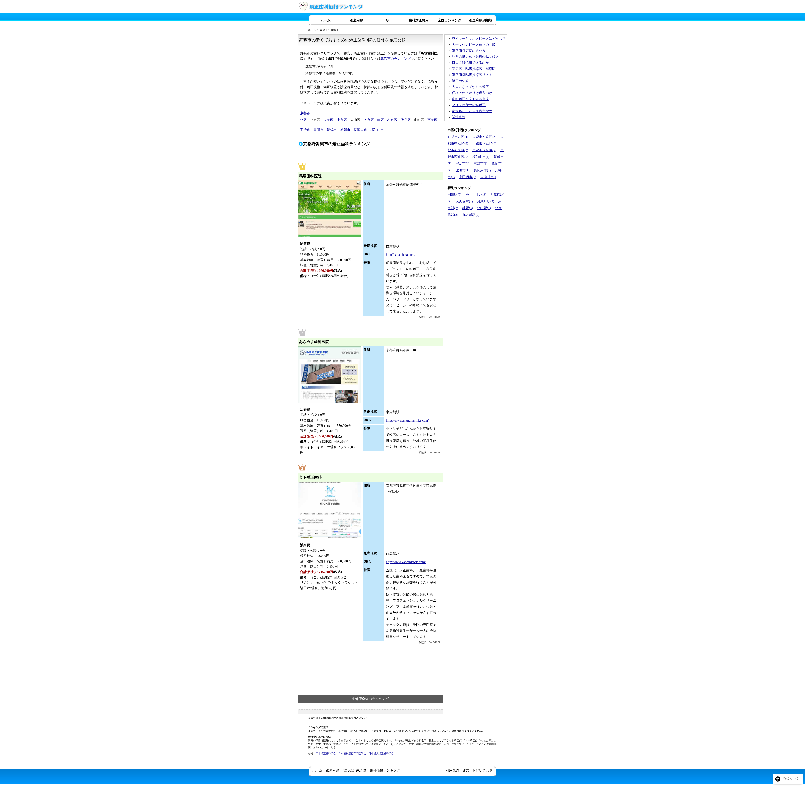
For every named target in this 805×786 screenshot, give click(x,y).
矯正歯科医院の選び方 (469, 50)
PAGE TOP (790, 778)
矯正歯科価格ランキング (381, 770)
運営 (465, 770)
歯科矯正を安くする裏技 (470, 99)
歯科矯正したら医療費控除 (472, 111)
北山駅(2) (484, 208)
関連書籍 (458, 117)
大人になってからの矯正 (470, 87)
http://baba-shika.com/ (400, 254)
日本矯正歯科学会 (326, 753)
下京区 (369, 120)
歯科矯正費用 (419, 20)
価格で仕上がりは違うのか (472, 93)
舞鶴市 (332, 130)
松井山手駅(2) (476, 194)
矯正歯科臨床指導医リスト (472, 75)
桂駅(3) (467, 208)
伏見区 (406, 120)
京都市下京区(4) (484, 143)
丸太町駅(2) (470, 215)
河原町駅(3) (485, 201)
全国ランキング (449, 20)
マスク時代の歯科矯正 (469, 105)
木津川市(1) (488, 177)
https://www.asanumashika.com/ (407, 420)
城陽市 (345, 130)
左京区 (328, 120)
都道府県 (356, 20)
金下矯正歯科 (310, 477)
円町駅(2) (454, 194)
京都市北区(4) (458, 136)
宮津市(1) (480, 163)
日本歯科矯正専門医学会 (352, 753)
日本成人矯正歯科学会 (381, 753)
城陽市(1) (462, 170)
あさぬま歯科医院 (314, 342)
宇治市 (305, 130)
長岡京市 (360, 130)
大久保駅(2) (464, 201)
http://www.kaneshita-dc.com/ (406, 562)
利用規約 (452, 770)
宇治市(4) (462, 163)
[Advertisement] (475, 247)
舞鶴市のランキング (395, 58)
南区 (380, 120)
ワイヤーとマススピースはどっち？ (479, 38)
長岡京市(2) (482, 170)
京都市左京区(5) (484, 136)
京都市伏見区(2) (484, 150)
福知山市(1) (480, 157)
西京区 (432, 120)
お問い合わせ (483, 770)
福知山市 (377, 130)
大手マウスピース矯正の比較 (474, 44)
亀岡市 (318, 130)
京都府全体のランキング (370, 699)
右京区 (392, 120)
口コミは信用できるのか (470, 62)
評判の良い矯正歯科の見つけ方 (475, 56)
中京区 (342, 120)
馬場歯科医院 (310, 176)
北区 (303, 120)
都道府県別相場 (480, 20)
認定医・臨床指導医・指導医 (474, 69)
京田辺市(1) (467, 177)
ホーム (326, 20)
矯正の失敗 (460, 81)
